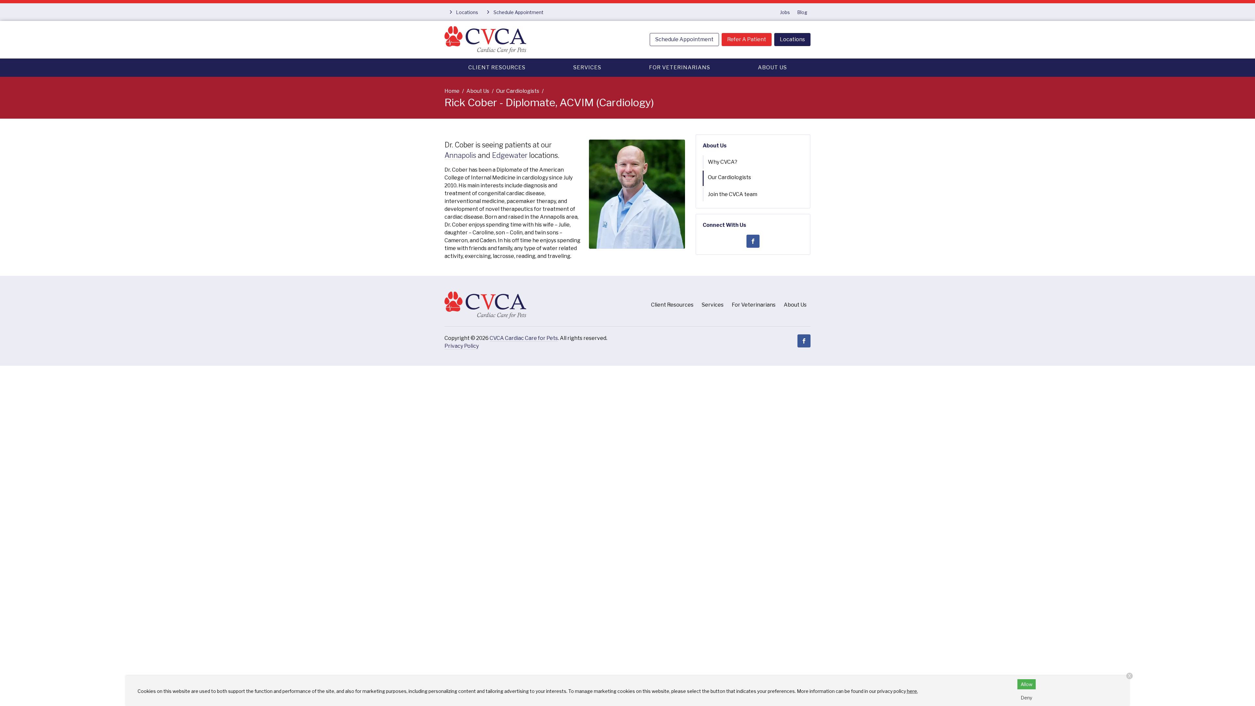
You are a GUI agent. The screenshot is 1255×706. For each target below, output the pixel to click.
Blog (802, 12)
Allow (1026, 684)
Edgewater (509, 155)
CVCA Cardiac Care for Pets (524, 338)
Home (452, 91)
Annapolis (460, 155)
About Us (772, 67)
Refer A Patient (746, 39)
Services (587, 67)
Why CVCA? (722, 162)
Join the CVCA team (732, 194)
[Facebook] (753, 241)
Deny (1026, 697)
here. (912, 691)
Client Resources (497, 67)
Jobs (785, 12)
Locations (792, 39)
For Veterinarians (679, 67)
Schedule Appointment (684, 39)
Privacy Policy (461, 346)
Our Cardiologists (517, 91)
